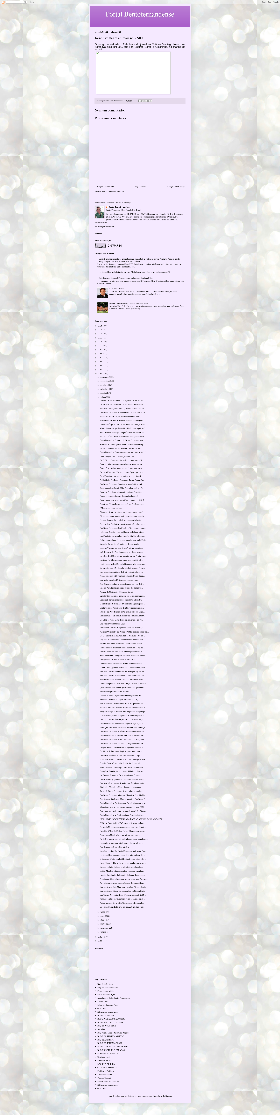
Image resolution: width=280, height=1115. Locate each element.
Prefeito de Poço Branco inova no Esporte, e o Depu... (122, 611)
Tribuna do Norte (104, 1074)
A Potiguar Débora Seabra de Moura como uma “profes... (124, 878)
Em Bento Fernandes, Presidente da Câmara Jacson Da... (123, 412)
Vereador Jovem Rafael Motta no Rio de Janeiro (119, 544)
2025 (100, 325)
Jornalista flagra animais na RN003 (114, 691)
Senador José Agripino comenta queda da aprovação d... (123, 595)
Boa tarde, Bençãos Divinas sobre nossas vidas (119, 579)
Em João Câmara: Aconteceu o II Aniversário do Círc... (123, 675)
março (103, 923)
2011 (100, 940)
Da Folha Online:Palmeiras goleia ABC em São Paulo (122, 906)
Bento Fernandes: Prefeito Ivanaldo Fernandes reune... (122, 679)
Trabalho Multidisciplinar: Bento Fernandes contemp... (122, 444)
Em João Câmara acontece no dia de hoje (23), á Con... (123, 671)
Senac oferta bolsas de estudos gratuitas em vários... (121, 843)
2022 (100, 337)
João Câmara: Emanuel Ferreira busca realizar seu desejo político (126, 278)
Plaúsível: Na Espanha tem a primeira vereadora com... (122, 408)
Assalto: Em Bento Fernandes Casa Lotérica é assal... (122, 643)
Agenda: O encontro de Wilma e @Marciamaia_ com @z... (124, 631)
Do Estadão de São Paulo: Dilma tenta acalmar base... (122, 404)
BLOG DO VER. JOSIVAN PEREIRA (113, 1046)
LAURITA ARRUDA (106, 1064)
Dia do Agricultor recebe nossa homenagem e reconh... (122, 512)
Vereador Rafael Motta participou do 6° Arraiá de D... (122, 898)
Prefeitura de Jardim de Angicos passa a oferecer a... (121, 751)
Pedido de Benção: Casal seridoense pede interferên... (122, 532)
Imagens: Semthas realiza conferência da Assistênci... (122, 492)
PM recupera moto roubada (111, 508)
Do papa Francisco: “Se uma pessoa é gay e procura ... (122, 472)
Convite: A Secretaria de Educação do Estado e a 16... (122, 400)
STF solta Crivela (116, 288)
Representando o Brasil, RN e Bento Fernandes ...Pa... (122, 488)
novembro (104, 381)
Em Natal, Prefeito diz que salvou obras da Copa (120, 755)
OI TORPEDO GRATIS (107, 1067)
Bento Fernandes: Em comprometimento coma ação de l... (124, 452)
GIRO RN (101, 1008)
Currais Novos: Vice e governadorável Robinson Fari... (122, 890)
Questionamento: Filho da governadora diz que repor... (122, 687)
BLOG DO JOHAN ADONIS (109, 1043)
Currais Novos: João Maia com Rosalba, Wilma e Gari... (123, 887)
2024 (100, 329)
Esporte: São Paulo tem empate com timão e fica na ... (122, 524)
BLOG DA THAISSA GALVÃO (110, 1036)
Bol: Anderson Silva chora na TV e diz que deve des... (122, 703)
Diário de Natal (103, 1057)
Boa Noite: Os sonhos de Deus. (112, 623)
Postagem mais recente (105, 186)
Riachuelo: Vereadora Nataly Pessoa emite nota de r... (122, 787)
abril (102, 919)
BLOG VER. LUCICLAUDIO (110, 1022)
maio (102, 915)
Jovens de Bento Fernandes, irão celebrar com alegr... (122, 791)
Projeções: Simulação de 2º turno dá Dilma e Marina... (122, 771)
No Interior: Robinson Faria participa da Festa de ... (121, 775)
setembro (104, 389)
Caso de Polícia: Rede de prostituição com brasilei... (121, 867)
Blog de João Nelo (105, 984)
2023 (100, 333)
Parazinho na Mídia (105, 991)
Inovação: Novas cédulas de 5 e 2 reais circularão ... (121, 571)
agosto (103, 392)
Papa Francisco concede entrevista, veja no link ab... (121, 476)
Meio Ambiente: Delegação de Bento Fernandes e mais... (123, 655)
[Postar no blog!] (142, 100)
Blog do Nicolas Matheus (107, 987)
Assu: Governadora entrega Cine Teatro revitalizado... (122, 767)
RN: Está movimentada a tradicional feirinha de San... (122, 639)
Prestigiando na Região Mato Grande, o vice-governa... (122, 564)
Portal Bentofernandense (120, 207)
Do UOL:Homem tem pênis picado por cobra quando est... (124, 839)
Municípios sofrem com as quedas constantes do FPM (122, 807)
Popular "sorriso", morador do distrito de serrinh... (121, 763)
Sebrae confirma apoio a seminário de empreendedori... (123, 436)
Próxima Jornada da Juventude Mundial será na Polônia (123, 540)
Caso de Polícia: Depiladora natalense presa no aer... (121, 695)
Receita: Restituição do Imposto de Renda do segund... (122, 875)
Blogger (168, 1096)
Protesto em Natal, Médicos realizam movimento (120, 835)
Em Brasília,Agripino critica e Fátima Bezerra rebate (122, 779)
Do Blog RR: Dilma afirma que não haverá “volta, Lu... (123, 556)
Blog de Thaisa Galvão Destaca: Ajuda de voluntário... (122, 747)
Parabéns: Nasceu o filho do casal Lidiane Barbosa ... (122, 448)
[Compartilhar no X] (145, 100)
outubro (103, 385)
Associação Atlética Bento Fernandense (113, 998)
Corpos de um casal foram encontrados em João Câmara (123, 811)
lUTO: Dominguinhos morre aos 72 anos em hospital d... (123, 667)
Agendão (101, 1029)
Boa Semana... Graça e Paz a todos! (114, 847)
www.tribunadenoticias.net (108, 1081)
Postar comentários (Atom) (113, 191)
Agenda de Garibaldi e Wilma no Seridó (116, 591)
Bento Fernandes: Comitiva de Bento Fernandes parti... (122, 440)
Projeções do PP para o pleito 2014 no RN (117, 659)
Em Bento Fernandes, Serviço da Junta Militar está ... (122, 484)
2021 (100, 341)
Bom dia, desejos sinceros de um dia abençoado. (120, 496)
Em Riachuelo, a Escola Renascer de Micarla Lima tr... (122, 615)
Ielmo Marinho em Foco (107, 1005)
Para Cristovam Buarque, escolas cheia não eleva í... (121, 416)
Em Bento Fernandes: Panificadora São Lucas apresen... (123, 528)
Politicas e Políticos (105, 1071)
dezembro (104, 377)
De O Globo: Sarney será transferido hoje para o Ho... (122, 460)
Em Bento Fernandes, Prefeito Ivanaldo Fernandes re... (122, 731)
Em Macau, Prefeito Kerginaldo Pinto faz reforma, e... (122, 627)
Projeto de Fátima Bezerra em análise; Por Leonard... (122, 504)
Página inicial (140, 186)
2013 (100, 373)
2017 (100, 357)
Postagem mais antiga (175, 186)
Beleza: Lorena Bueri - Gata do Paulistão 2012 (128, 303)
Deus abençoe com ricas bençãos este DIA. (117, 456)
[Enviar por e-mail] (139, 100)
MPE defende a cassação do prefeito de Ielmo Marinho (122, 432)
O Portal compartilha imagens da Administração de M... (123, 715)
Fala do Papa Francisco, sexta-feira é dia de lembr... (121, 587)
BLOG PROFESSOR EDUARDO (111, 1018)
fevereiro (104, 927)
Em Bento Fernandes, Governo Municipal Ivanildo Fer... (123, 795)
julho (102, 397)
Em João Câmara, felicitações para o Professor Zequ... (122, 719)
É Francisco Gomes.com (107, 1011)
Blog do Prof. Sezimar (106, 1025)
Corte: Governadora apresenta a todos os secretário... (121, 468)
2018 (100, 353)
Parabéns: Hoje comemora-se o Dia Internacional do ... (122, 855)
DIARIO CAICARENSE (107, 1053)
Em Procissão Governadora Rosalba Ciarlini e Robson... (123, 535)
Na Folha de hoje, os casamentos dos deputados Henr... (122, 882)
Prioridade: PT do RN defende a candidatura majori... (122, 420)
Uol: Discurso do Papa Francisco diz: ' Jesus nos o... (121, 552)
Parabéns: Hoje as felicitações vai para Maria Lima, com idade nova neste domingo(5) (134, 272)
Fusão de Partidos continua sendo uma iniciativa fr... (121, 559)
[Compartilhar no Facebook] (147, 100)
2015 (100, 365)
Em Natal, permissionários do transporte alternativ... (121, 599)
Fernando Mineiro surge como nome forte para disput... (123, 827)
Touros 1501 (102, 1001)
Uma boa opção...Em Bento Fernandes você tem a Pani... (123, 851)
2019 (100, 349)
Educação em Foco (105, 1060)
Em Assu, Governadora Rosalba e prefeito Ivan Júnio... (123, 783)
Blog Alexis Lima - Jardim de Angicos (113, 1032)
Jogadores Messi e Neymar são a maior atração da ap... (122, 575)
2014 (100, 369)
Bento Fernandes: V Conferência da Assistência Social (122, 815)
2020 (100, 345)
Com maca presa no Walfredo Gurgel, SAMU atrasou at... (124, 683)
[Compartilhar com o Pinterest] (150, 100)
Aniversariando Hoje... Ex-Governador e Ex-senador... (122, 902)
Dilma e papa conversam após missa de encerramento (122, 516)
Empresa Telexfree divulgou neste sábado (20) (119, 699)
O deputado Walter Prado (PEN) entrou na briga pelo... (123, 858)
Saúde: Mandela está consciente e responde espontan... (122, 870)
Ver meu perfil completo (105, 226)
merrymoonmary (145, 1096)
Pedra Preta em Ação (106, 994)
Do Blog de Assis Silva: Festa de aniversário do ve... (121, 619)
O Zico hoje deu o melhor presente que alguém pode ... (123, 603)
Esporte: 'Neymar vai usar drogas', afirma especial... (121, 547)
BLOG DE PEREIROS (107, 1015)
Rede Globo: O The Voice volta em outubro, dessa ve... (123, 863)
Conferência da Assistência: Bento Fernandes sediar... (122, 607)
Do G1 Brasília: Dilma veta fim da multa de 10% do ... (122, 635)
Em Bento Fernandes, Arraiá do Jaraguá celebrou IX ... (123, 743)
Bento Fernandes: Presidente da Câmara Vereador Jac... (122, 735)
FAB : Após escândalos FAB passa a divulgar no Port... (122, 823)
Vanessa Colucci (104, 1077)
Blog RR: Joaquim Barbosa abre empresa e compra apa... (123, 711)
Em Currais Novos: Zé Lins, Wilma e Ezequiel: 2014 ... (123, 894)
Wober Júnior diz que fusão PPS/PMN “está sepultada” (122, 428)
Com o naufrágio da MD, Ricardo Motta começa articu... (123, 424)
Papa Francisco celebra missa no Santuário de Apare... (122, 647)
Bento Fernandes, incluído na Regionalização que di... (122, 723)
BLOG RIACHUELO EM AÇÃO (111, 1050)
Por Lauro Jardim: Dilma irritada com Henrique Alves (122, 759)
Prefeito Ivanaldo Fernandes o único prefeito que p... (122, 651)
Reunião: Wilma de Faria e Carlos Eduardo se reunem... (123, 831)
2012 (100, 936)
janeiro (103, 931)
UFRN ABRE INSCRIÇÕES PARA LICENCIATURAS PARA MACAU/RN (131, 819)
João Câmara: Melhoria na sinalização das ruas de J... (122, 583)
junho (103, 911)
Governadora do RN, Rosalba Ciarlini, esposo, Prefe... (122, 567)
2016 (100, 361)
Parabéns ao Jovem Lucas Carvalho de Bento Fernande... (123, 707)
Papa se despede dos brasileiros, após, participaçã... (121, 520)
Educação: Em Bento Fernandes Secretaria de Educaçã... (123, 727)
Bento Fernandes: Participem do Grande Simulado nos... (123, 803)
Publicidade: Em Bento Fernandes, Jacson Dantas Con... (123, 480)
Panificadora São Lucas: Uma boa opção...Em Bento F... (123, 799)
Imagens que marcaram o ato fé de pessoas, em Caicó (122, 500)
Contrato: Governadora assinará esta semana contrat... (122, 464)
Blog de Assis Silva (105, 1039)
